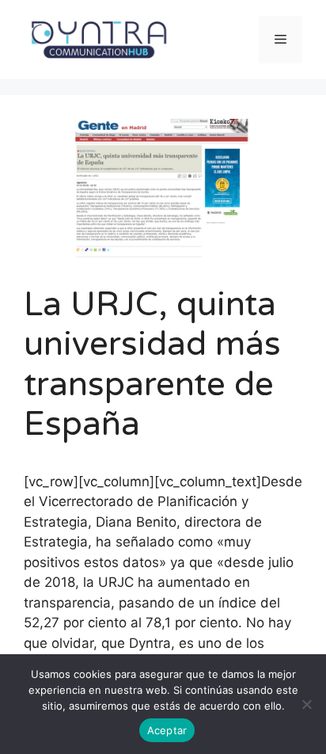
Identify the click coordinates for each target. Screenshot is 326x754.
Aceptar (167, 730)
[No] (306, 704)
